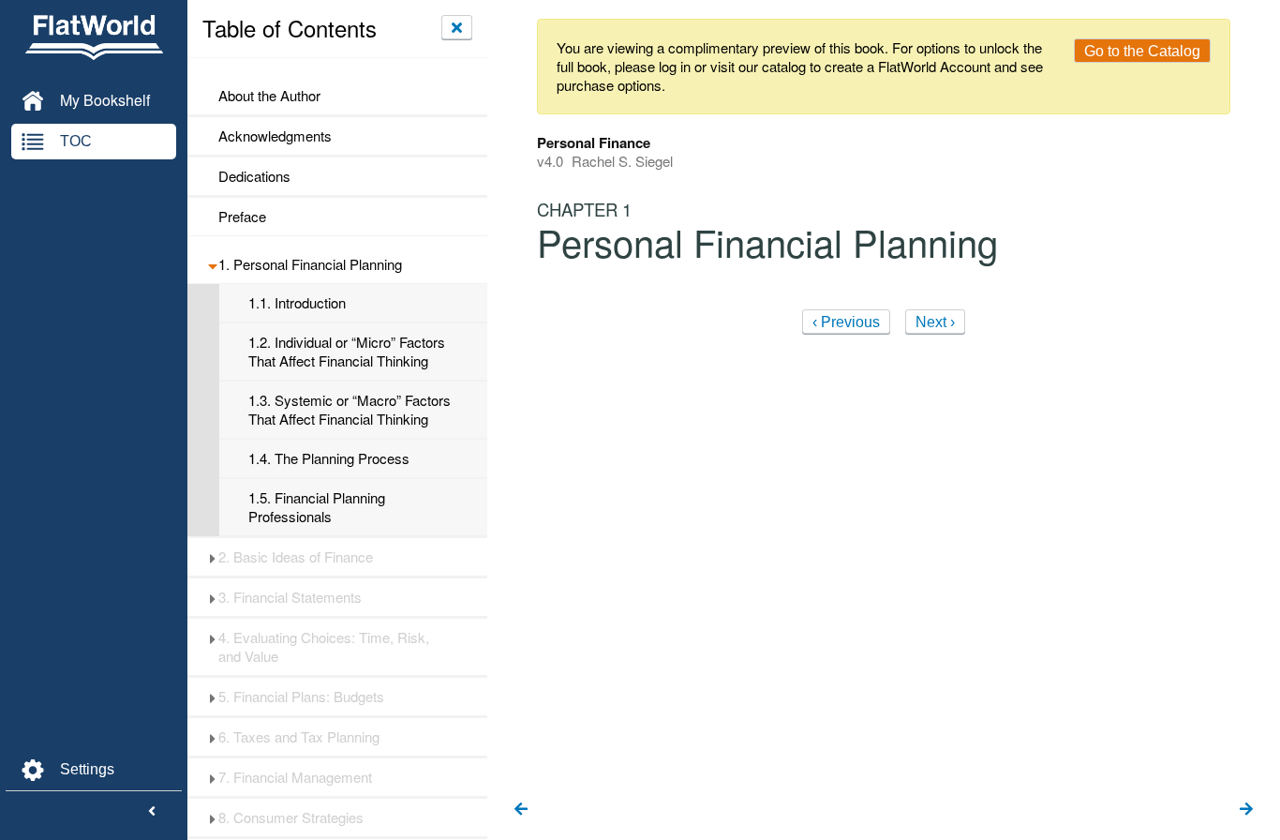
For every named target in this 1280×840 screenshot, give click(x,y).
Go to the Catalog (1142, 51)
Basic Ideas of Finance (295, 557)
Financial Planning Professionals (316, 507)
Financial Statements (290, 597)
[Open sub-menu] (212, 264)
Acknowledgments (275, 136)
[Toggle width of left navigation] (152, 812)
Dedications (254, 176)
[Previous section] (521, 810)
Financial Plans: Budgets (301, 696)
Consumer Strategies (291, 817)
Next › (935, 322)
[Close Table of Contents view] (456, 27)
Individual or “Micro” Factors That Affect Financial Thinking (346, 351)
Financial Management (295, 777)
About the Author (269, 95)
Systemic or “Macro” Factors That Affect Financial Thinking (349, 409)
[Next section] (1246, 810)
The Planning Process (328, 458)
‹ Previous (846, 322)
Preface (242, 216)
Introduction (297, 302)
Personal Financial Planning (310, 264)
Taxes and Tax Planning (299, 737)
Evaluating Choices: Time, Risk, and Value (323, 647)
